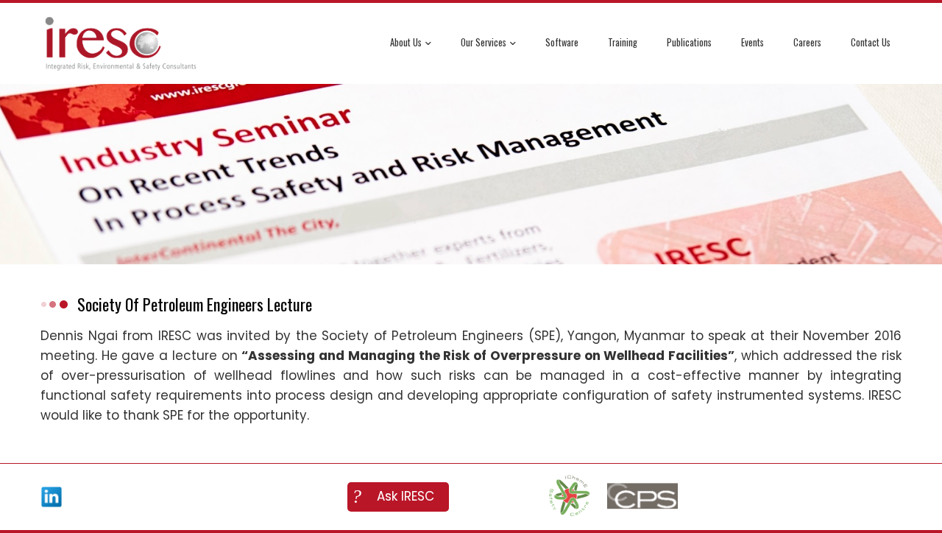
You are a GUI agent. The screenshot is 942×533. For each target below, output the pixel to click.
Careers (807, 42)
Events (752, 42)
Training (622, 42)
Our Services (483, 42)
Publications (689, 42)
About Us (406, 42)
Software (561, 42)
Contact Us (870, 42)
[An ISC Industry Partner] (569, 497)
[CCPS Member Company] (642, 497)
